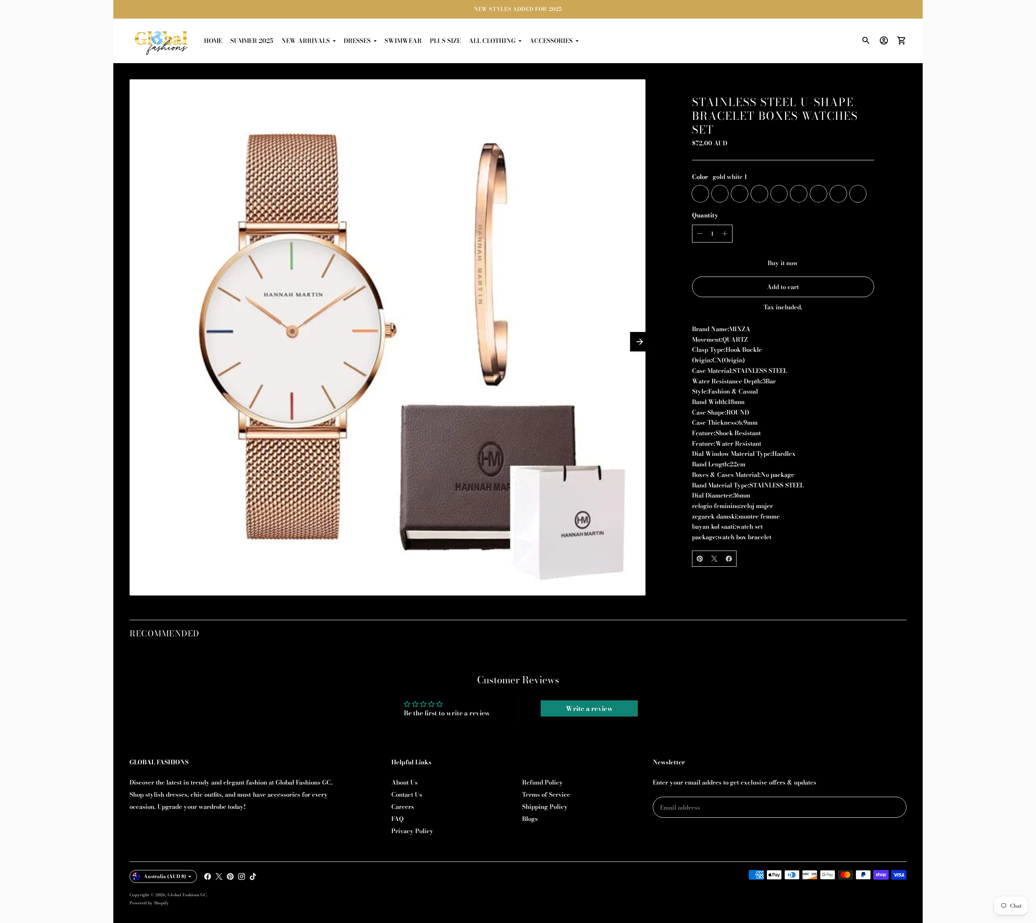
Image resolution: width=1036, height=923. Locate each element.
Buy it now (783, 263)
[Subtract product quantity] (699, 233)
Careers (402, 806)
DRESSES (357, 40)
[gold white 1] (700, 193)
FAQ (397, 818)
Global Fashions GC (187, 895)
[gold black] (720, 193)
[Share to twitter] (714, 559)
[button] (640, 341)
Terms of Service (546, 794)
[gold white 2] (739, 193)
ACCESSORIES (551, 40)
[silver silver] (818, 193)
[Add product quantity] (725, 233)
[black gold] (838, 193)
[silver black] (779, 193)
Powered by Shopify (149, 903)
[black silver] (798, 193)
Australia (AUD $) (165, 876)
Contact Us (406, 794)
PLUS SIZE (445, 40)
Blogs (530, 818)
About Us (404, 782)
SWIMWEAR (403, 40)
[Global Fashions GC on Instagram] (242, 876)
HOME (213, 40)
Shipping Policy (545, 806)
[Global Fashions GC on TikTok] (253, 876)
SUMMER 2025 (251, 40)
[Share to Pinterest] (699, 559)
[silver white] (759, 193)
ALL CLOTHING (492, 40)
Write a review (589, 708)
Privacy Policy (412, 831)
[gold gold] (858, 193)
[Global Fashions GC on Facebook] (208, 876)
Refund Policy (542, 782)
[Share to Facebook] (729, 559)
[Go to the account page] (884, 40)
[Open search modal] (866, 40)
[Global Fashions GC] (162, 40)
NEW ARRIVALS (305, 40)
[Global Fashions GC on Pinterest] (230, 876)
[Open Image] (387, 337)
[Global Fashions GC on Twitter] (219, 876)
